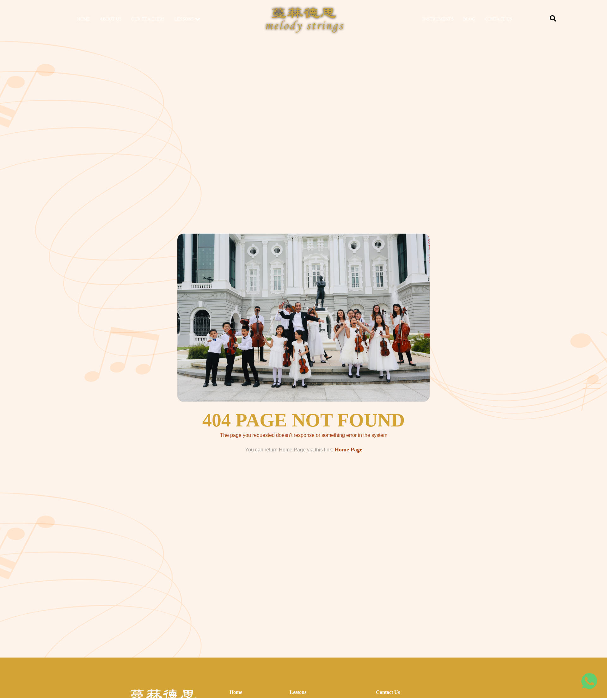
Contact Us (498, 19)
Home (83, 19)
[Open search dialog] (553, 19)
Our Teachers (148, 19)
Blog (469, 19)
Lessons (184, 19)
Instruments (438, 19)
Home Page (348, 449)
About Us (111, 19)
